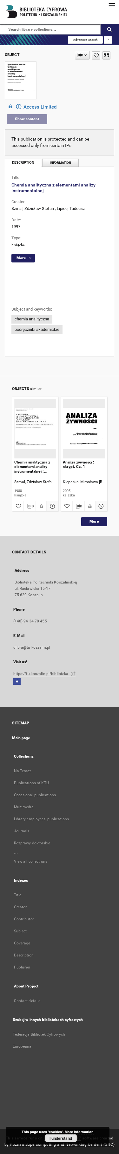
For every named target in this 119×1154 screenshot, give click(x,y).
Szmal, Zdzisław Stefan (32, 208)
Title (18, 895)
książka (18, 244)
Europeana (22, 1046)
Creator (20, 907)
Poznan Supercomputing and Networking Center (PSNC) (62, 1144)
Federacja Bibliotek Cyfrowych (39, 1034)
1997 (15, 226)
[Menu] (111, 5)
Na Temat (22, 771)
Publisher (22, 967)
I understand (61, 1138)
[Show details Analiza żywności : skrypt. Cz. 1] (100, 506)
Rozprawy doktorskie (32, 843)
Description (24, 955)
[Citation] (106, 55)
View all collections (30, 861)
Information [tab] (60, 162)
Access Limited (39, 107)
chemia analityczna (32, 319)
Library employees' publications (41, 819)
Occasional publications (35, 795)
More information (79, 1131)
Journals (22, 831)
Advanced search (85, 39)
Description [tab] (23, 163)
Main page (21, 738)
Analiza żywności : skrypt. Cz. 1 (78, 464)
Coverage (22, 943)
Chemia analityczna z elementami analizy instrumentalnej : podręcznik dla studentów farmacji (32, 467)
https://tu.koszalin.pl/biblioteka (41, 674)
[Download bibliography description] (30, 506)
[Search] (110, 29)
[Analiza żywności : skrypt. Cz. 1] (84, 428)
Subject (20, 931)
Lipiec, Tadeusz (71, 208)
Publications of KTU (31, 783)
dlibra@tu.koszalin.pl (31, 647)
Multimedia (24, 807)
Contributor (24, 919)
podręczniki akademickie (37, 329)
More (94, 521)
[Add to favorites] (96, 55)
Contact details (27, 1001)
